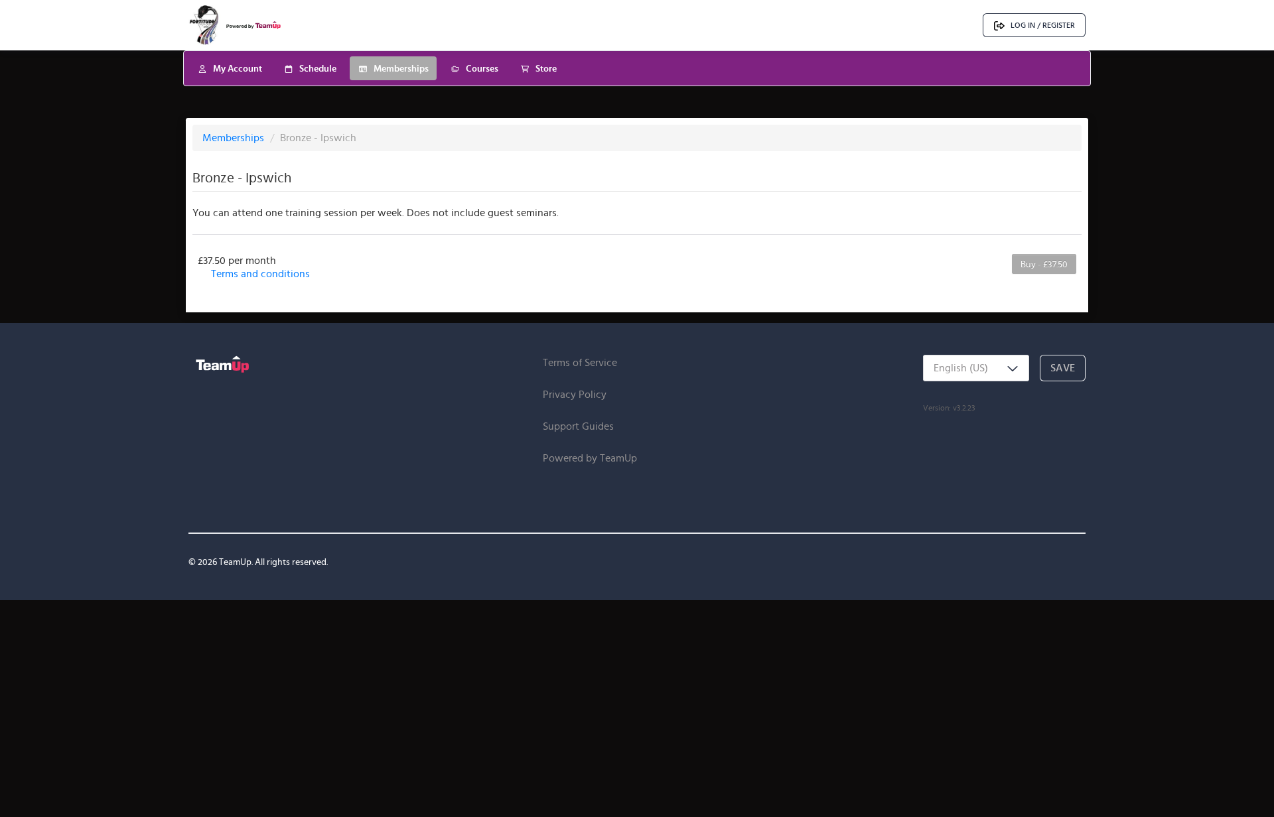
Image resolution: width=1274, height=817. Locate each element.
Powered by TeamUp (590, 458)
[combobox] (976, 368)
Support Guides (578, 426)
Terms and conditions (260, 273)
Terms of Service (580, 362)
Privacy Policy (574, 394)
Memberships (234, 137)
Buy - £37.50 (1044, 264)
